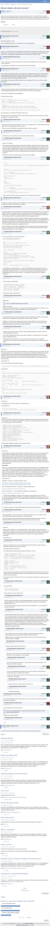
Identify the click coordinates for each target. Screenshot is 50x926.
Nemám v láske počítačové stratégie (10, 912)
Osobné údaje (37, 923)
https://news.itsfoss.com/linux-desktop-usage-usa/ (15, 868)
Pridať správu (45, 734)
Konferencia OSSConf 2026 (9, 755)
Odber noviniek (44, 923)
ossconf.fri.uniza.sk (8, 883)
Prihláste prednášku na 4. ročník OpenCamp (14, 773)
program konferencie (12, 881)
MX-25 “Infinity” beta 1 (7, 817)
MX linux (6, 824)
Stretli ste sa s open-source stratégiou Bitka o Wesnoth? (17, 901)
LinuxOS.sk (5, 1)
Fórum (7, 4)
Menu (45, 1)
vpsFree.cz (29, 925)
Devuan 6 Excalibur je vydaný (10, 802)
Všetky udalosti (24, 890)
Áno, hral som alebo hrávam (8, 903)
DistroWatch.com (8, 839)
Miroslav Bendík (10, 740)
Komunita (6, 752)
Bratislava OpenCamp (9, 785)
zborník (21, 881)
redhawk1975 (12, 793)
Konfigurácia (13, 4)
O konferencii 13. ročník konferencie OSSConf (14, 873)
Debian (5, 853)
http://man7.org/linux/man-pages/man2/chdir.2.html (13, 488)
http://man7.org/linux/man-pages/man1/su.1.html (13, 493)
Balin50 (10, 861)
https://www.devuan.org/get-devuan (12, 812)
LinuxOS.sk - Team (19, 923)
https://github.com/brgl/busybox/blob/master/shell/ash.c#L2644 (16, 484)
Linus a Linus (5, 790)
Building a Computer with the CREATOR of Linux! (15, 797)
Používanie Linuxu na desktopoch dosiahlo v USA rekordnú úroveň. (21, 858)
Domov (2, 4)
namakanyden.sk (8, 749)
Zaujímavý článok (7, 799)
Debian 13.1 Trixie (6, 844)
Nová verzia (6, 814)
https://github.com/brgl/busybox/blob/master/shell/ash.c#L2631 (16, 482)
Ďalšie (24, 888)
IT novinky (6, 870)
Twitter (13, 24)
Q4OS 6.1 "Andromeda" (8, 829)
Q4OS (18, 834)
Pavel (10, 831)
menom (10, 805)
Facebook (5, 24)
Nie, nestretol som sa (7, 908)
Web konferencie (8, 768)
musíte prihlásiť (15, 31)
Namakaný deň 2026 (7, 738)
